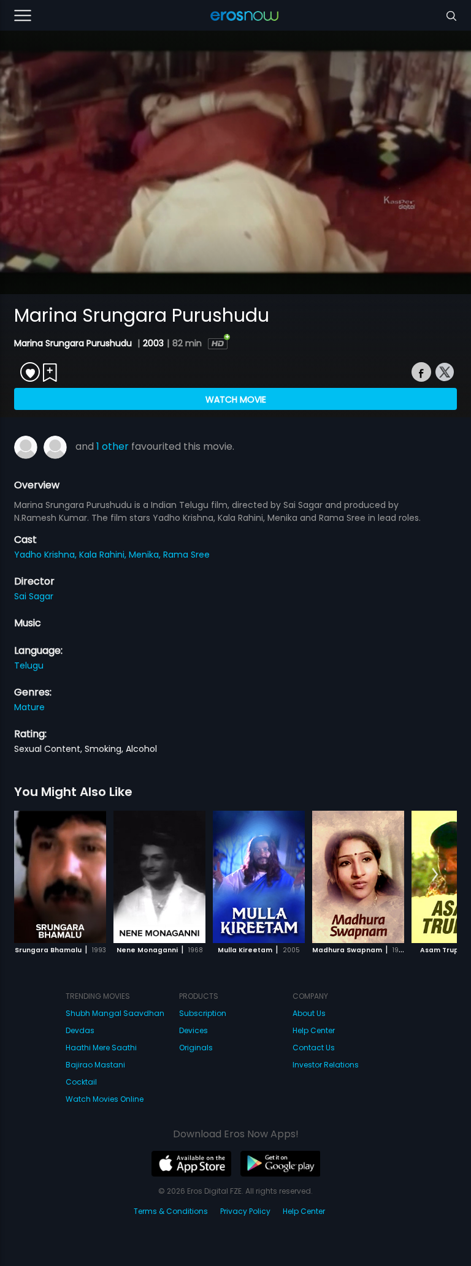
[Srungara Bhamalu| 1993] (60, 877)
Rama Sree (186, 554)
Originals (196, 1047)
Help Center (314, 1030)
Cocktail (81, 1082)
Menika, (146, 554)
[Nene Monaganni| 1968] (159, 877)
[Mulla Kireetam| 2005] (259, 877)
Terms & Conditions (171, 1211)
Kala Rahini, (104, 554)
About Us (309, 1013)
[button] (435, 875)
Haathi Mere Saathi (101, 1047)
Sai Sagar (33, 596)
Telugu (29, 665)
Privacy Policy (245, 1211)
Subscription (202, 1013)
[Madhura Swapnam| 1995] (358, 877)
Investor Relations (326, 1064)
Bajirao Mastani (95, 1064)
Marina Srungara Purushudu (74, 343)
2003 (153, 343)
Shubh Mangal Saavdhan (115, 1013)
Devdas (80, 1030)
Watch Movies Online (105, 1099)
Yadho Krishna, (46, 554)
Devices (193, 1030)
